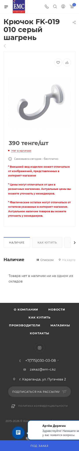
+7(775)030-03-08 (40, 360)
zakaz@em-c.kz (43, 369)
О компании (26, 309)
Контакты (39, 333)
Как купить (47, 242)
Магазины (60, 325)
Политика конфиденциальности (43, 406)
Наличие (17, 242)
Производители (24, 325)
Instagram (39, 348)
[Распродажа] (7, 46)
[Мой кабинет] (63, 7)
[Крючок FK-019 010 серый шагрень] (39, 103)
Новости (56, 309)
